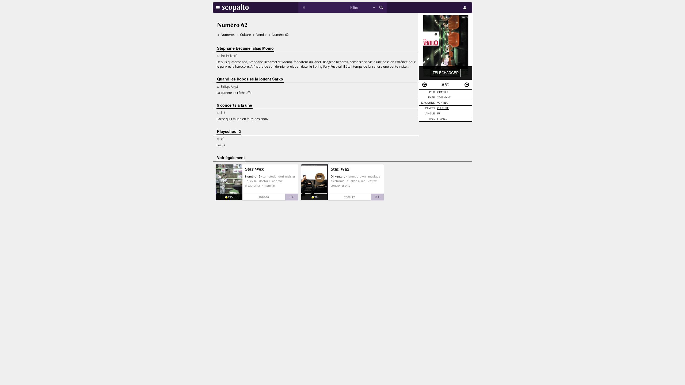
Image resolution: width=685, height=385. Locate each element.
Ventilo (442, 103)
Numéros (228, 34)
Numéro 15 (252, 176)
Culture (443, 108)
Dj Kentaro (338, 176)
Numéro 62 (280, 34)
